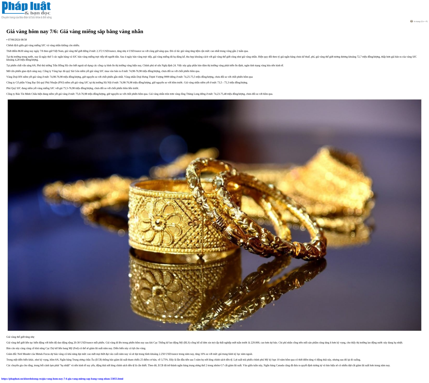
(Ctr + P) (421, 21)
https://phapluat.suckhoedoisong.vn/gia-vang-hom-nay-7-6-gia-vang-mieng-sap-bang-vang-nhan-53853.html (62, 378)
